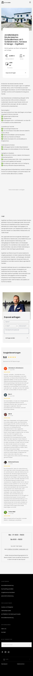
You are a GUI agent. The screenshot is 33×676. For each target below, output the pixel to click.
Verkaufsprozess (6, 610)
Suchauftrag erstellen (7, 589)
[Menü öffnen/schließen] (30, 2)
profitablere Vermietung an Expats (11, 614)
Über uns (3, 629)
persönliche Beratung (7, 596)
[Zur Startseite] (6, 2)
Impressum (4, 664)
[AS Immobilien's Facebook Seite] (2, 652)
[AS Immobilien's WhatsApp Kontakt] (9, 652)
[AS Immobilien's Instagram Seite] (5, 652)
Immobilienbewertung (7, 585)
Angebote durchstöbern (8, 592)
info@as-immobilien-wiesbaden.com (17, 549)
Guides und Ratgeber (7, 607)
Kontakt (3, 632)
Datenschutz (20, 664)
